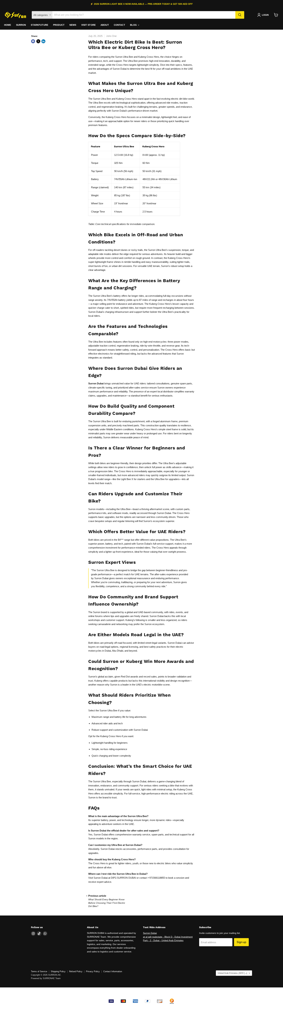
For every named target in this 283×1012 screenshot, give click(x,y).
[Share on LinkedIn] (43, 41)
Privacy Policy (93, 971)
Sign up (241, 942)
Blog (134, 25)
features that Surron (173, 353)
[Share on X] (38, 41)
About (105, 25)
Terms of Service (39, 971)
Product (59, 25)
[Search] (239, 15)
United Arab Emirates (232, 973)
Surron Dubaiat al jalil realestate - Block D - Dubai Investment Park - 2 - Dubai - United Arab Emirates (168, 937)
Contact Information (112, 971)
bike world (188, 98)
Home (7, 25)
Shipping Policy (58, 971)
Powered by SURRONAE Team (46, 978)
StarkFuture (39, 25)
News (72, 25)
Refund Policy (75, 971)
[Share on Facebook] (33, 41)
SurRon (21, 25)
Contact (119, 25)
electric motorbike (152, 684)
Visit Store (88, 25)
